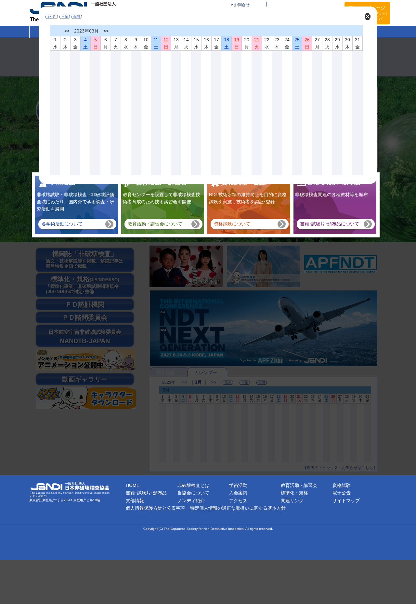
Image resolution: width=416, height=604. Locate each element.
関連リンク (292, 500)
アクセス (238, 500)
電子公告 (341, 492)
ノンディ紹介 (191, 500)
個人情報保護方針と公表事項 (155, 508)
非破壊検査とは (193, 485)
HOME (132, 485)
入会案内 (238, 492)
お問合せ (242, 5)
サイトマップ (346, 500)
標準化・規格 (294, 492)
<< (67, 31)
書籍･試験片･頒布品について (329, 223)
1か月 (51, 17)
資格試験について (232, 223)
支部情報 (135, 500)
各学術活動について (62, 223)
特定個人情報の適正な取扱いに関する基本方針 (238, 508)
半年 (64, 17)
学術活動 (238, 485)
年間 (76, 17)
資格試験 (341, 485)
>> (106, 31)
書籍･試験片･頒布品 (146, 492)
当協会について (193, 492)
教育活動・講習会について (155, 223)
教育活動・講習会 (299, 485)
